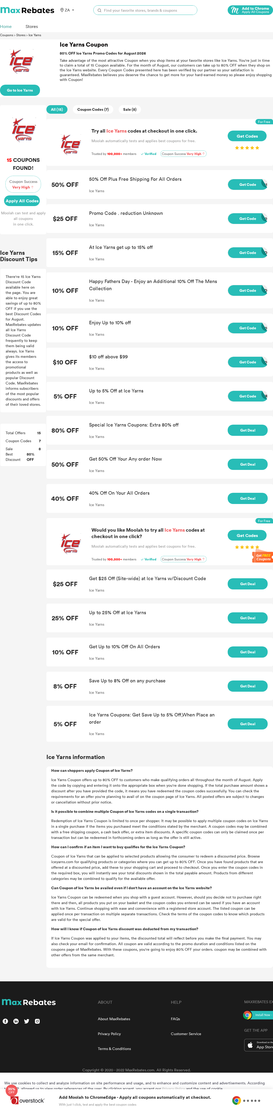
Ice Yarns (35, 34)
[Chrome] (250, 10)
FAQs (175, 1018)
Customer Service (186, 1033)
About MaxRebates (114, 1018)
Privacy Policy (109, 1033)
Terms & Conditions (114, 1048)
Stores (20, 34)
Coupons (6, 34)
